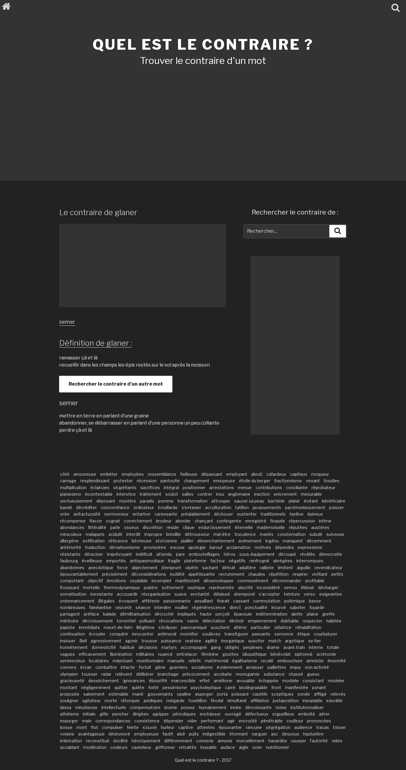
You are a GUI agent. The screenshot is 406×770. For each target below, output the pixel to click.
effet (204, 680)
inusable (208, 747)
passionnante (177, 600)
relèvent (123, 674)
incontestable (99, 494)
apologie (197, 547)
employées (133, 474)
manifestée (296, 687)
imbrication (71, 740)
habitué (127, 647)
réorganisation (156, 594)
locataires (99, 660)
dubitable (290, 620)
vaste (193, 620)
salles (187, 494)
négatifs (237, 560)
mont (81, 727)
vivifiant (320, 574)
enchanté (200, 594)
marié (138, 694)
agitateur (91, 700)
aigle (243, 747)
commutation (266, 600)
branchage (168, 674)
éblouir (307, 587)
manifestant (187, 580)
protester (123, 480)
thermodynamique (122, 587)
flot (94, 727)
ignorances (134, 680)
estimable (118, 694)
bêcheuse (142, 540)
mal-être (222, 534)
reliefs (194, 660)
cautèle (259, 694)
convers (68, 667)
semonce (283, 633)
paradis (147, 500)
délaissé (221, 594)
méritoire (69, 620)
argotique (294, 640)
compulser (112, 727)
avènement (250, 540)
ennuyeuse (224, 480)
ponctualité (256, 607)
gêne (160, 667)
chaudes (256, 574)
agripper (160, 713)
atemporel (244, 594)
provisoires (155, 547)
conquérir (118, 633)
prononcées (319, 720)
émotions (116, 580)
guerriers (178, 667)
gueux (313, 674)
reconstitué (97, 740)
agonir (131, 640)
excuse (177, 547)
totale (333, 647)
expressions (310, 547)
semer (67, 322)
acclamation (238, 547)
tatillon (242, 507)
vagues (67, 654)
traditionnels (273, 514)
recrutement (231, 574)
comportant (72, 580)
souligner (69, 700)
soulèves (211, 633)
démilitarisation (135, 613)
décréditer (86, 507)
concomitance (115, 507)
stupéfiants (124, 487)
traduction (95, 547)
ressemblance (162, 474)
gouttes (230, 654)
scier (257, 747)
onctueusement (76, 500)
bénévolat (280, 654)
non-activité (317, 667)
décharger (328, 587)
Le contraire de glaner (98, 212)
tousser (89, 674)
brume (170, 707)
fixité (153, 687)
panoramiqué (194, 627)
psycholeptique (206, 687)
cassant (241, 600)
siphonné (304, 654)
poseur (188, 707)
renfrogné (259, 560)
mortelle (91, 587)
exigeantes (330, 594)
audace (228, 747)
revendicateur (328, 567)
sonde (304, 694)
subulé (315, 534)
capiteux (298, 474)
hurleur (167, 727)
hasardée (277, 740)
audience (303, 727)
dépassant (211, 474)
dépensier (173, 720)
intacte (128, 667)
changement (196, 480)
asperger (204, 694)
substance (274, 674)
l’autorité (319, 740)
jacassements (267, 507)
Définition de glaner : (95, 343)
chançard (204, 520)
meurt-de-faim (118, 627)
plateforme (195, 560)
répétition (279, 574)
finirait (223, 600)
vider (192, 720)
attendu (164, 554)
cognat (113, 520)
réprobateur (323, 487)
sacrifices (150, 487)
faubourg (69, 560)
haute (206, 613)
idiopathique (255, 654)
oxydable (139, 580)
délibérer (145, 674)
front (276, 687)
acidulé (115, 534)
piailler (187, 540)
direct (235, 607)
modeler (336, 680)
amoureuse (84, 474)
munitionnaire (150, 660)
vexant (313, 480)
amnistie (315, 660)
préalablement (195, 514)
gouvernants (160, 694)
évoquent (128, 600)
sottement (173, 587)
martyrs (169, 647)
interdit (133, 534)
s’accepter (269, 594)
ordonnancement (77, 600)
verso (309, 594)
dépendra (284, 547)
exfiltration (94, 540)
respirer (300, 574)
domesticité (104, 647)
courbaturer (325, 633)
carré (230, 687)
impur (295, 667)
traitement (150, 494)
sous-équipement (257, 554)
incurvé (278, 607)
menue (245, 487)
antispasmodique (147, 560)
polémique (294, 600)
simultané (237, 700)
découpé (287, 554)
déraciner (93, 554)
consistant (313, 680)
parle (115, 527)
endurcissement (214, 527)
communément (252, 580)
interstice (126, 494)
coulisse (295, 720)
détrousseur (197, 534)
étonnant (238, 733)
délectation (213, 620)
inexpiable (312, 700)
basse (315, 600)
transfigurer (236, 633)
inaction (262, 494)
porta (222, 694)
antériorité (70, 547)
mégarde (175, 700)
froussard (69, 587)
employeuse (146, 733)
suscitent (220, 627)
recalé (267, 660)
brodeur (163, 520)
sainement (94, 694)
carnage (68, 480)
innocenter (143, 633)
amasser (255, 667)
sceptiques (282, 694)
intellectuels (113, 707)
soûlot (171, 494)
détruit (228, 567)
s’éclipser (167, 627)
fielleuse (188, 474)
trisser (339, 727)
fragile (174, 560)
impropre (153, 534)
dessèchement (103, 680)
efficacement (92, 654)
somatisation (73, 594)
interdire (162, 607)
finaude (277, 520)
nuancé (165, 654)
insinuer (67, 640)
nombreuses (72, 607)
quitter (121, 687)
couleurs (119, 747)
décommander (286, 580)
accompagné (194, 647)
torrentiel (126, 620)
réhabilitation (308, 627)
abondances (72, 527)
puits (194, 733)
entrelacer (187, 654)
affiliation (260, 700)
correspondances (112, 720)
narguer (259, 733)
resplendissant (95, 480)
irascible (334, 700)
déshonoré (119, 733)
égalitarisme (244, 660)
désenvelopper (219, 580)
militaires (145, 654)
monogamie (248, 674)
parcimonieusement (305, 507)
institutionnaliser (307, 707)
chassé (296, 674)
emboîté (306, 713)
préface (91, 613)
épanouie (243, 613)
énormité (337, 660)
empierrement (262, 620)
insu (220, 494)
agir (231, 720)
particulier (260, 627)
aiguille (304, 567)
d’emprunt (171, 567)
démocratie (330, 554)
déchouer (223, 514)
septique (196, 587)
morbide (290, 680)
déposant (105, 500)
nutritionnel (277, 747)
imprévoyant (119, 554)
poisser (336, 507)
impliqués (186, 613)
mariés (266, 534)
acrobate (223, 674)
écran (86, 667)
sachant (210, 567)
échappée (268, 680)
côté (65, 474)
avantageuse (91, 733)
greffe (328, 613)
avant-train (294, 647)
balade (109, 613)
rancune (254, 727)
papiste (67, 627)
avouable (246, 680)
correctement (138, 520)
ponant (319, 687)
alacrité (245, 587)
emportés (116, 560)
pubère (151, 587)
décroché (164, 613)
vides (337, 740)
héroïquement (146, 740)
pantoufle (170, 480)
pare (180, 554)
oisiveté (123, 607)
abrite (297, 613)
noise (281, 707)
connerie (205, 740)
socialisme (202, 667)
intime (325, 520)
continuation (72, 633)
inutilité (177, 574)
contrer (204, 494)
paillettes (276, 667)
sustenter (247, 514)
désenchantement (216, 540)
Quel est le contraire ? (202, 44)
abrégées (282, 560)
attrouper (220, 500)
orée (65, 514)
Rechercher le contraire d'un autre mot (116, 384)
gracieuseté (72, 680)
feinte (133, 727)
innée (235, 707)
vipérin (191, 567)
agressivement (106, 640)
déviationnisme (124, 547)
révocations (171, 620)
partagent (70, 613)
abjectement (145, 567)
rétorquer (130, 700)
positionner (194, 487)
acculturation (218, 507)
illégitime (145, 627)
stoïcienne (166, 540)
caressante (166, 514)
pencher (120, 713)
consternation (291, 534)
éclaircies (99, 487)
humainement (212, 707)
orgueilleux (283, 713)
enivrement (285, 494)
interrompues (309, 560)
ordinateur (143, 507)
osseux (131, 527)
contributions (269, 487)
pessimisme (175, 687)
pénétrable (272, 720)
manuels (176, 660)
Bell (83, 640)
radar (106, 674)
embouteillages (204, 554)
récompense (73, 520)
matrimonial (216, 660)
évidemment (229, 667)
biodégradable (253, 687)
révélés (307, 554)
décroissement (97, 620)
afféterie (151, 600)
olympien (69, 674)
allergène (69, 540)
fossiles (331, 480)
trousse (149, 640)
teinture (292, 594)
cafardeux (276, 474)
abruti (256, 474)
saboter (298, 607)
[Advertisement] (203, 115)
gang (216, 647)
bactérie (276, 500)
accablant (69, 747)
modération (94, 747)
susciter (256, 640)
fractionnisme (288, 480)
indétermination (271, 613)
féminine (209, 654)
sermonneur (116, 514)
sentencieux (72, 660)
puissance (171, 640)
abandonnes (72, 567)
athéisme (69, 713)
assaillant (203, 600)
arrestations (221, 487)
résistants (70, 554)
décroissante (258, 707)
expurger (69, 720)
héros (229, 554)
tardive (296, 514)
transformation (192, 500)
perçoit (222, 613)
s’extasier (191, 507)
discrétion (153, 527)
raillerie (267, 567)
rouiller (181, 607)
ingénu (272, 540)
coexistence (147, 720)
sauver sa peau (249, 500)
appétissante (201, 574)
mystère (127, 500)
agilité (211, 640)
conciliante (297, 487)
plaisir (294, 500)
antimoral (167, 633)
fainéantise (100, 607)
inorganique (232, 640)
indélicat (144, 554)
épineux (315, 514)
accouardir (127, 594)
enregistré (255, 520)
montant (68, 687)
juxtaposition (286, 700)
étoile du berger (254, 480)
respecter (312, 620)
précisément (115, 574)
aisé (181, 733)
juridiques (153, 700)
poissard (240, 694)
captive (185, 727)
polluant (147, 620)
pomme (166, 500)
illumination (121, 654)
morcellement (250, 740)
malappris (95, 534)
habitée (334, 620)
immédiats (89, 627)
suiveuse (335, 534)
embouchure (290, 660)
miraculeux (71, 534)
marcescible (183, 680)
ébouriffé (158, 680)
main (87, 720)
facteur (217, 560)
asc (274, 733)
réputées (298, 527)
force (122, 567)
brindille (173, 534)
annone (225, 740)
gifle (104, 713)
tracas (322, 727)
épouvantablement (79, 574)
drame (273, 647)
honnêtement (74, 647)
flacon (95, 520)
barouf (216, 547)
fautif (168, 733)
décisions (148, 647)
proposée (69, 694)
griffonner (165, 747)
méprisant (123, 660)
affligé (320, 694)
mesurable (311, 494)
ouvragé (233, 713)
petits (337, 574)
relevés (338, 694)
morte (111, 700)
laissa (65, 707)
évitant (311, 500)
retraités (187, 747)
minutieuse (86, 707)
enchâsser (210, 713)
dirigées (141, 713)
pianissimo (70, 494)
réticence (118, 540)
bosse (66, 727)
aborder (183, 520)
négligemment (96, 687)
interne (316, 647)
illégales (106, 600)
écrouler (97, 633)
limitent (285, 567)
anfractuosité (86, 514)
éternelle (244, 527)
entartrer (142, 514)
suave (180, 594)
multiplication (73, 487)
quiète (138, 687)
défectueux (256, 713)
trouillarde (168, 507)
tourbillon (197, 700)
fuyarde (316, 607)
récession (147, 480)
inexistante (101, 594)
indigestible (214, 733)
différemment (178, 740)
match (274, 640)
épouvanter (230, 727)
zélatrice (283, 627)
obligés (232, 647)
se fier (314, 640)
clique (188, 527)
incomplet (161, 580)
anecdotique (100, 567)
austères (320, 527)
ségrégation (278, 727)
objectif (95, 580)
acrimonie (326, 654)
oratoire (193, 640)
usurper (298, 740)
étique (303, 633)
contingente (229, 520)
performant (212, 720)
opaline (184, 694)
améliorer (223, 680)
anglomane (239, 494)
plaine (312, 613)
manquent (293, 540)
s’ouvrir (150, 727)
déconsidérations (148, 574)
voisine (67, 733)
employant (236, 474)
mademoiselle (271, 527)
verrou (290, 587)
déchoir (236, 620)
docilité (120, 740)
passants (261, 633)
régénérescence (209, 607)
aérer (324, 713)
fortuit (145, 667)
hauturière (313, 733)
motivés (262, 547)
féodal (217, 700)
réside (172, 527)
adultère (247, 567)
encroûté (248, 720)
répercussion (302, 520)
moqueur (320, 474)
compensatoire (145, 707)
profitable (315, 580)
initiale (89, 713)
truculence (245, 534)
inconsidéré (268, 587)
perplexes (253, 647)
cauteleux (141, 747)
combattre (106, 667)
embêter (109, 474)
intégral (171, 487)
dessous (290, 733)
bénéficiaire (333, 500)
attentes (206, 727)
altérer (240, 627)
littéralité (97, 527)
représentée (221, 587)
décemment (319, 540)
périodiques (184, 713)
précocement (196, 674)
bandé (66, 507)
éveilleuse (92, 560)
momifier (189, 633)
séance (143, 607)
